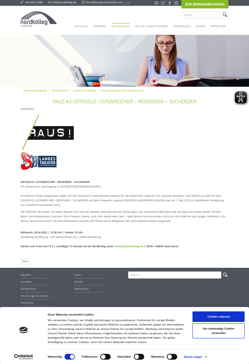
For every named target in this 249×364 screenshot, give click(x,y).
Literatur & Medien (84, 90)
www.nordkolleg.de (35, 90)
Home (77, 275)
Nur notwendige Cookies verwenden (218, 330)
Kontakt (78, 281)
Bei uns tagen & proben (34, 296)
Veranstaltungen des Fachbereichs (122, 90)
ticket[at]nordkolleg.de (128, 246)
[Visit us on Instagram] (176, 3)
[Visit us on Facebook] (170, 3)
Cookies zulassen (218, 316)
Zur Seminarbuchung (205, 4)
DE (128, 3)
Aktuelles (26, 275)
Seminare (26, 281)
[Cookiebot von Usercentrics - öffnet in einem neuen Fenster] (24, 357)
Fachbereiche (60, 90)
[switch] (105, 357)
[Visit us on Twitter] (163, 3)
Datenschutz (81, 288)
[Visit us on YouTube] (157, 3)
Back (25, 261)
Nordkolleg (27, 302)
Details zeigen (193, 356)
